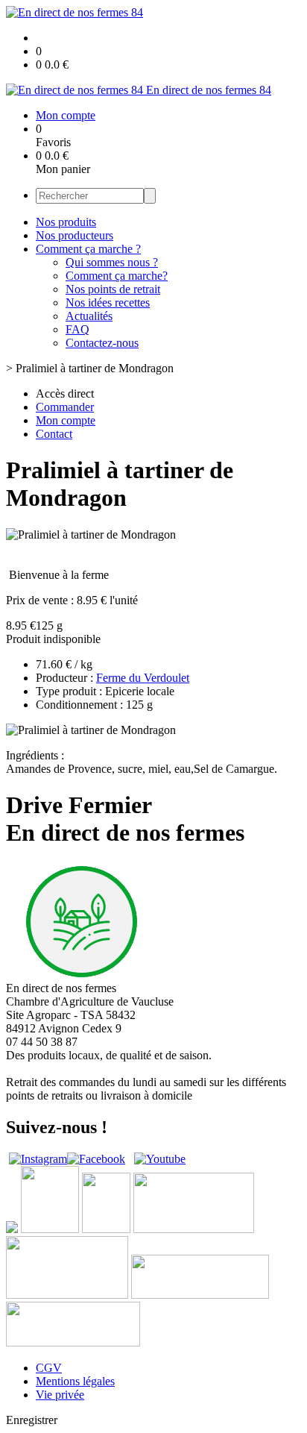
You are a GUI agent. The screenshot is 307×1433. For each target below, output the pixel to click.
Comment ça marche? (117, 275)
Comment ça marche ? (88, 248)
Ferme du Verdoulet (142, 677)
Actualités (89, 316)
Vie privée (60, 1394)
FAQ (77, 329)
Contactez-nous (102, 342)
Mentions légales (75, 1381)
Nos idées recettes (108, 302)
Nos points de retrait (113, 289)
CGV (49, 1367)
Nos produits (66, 222)
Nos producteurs (74, 235)
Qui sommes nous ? (112, 262)
